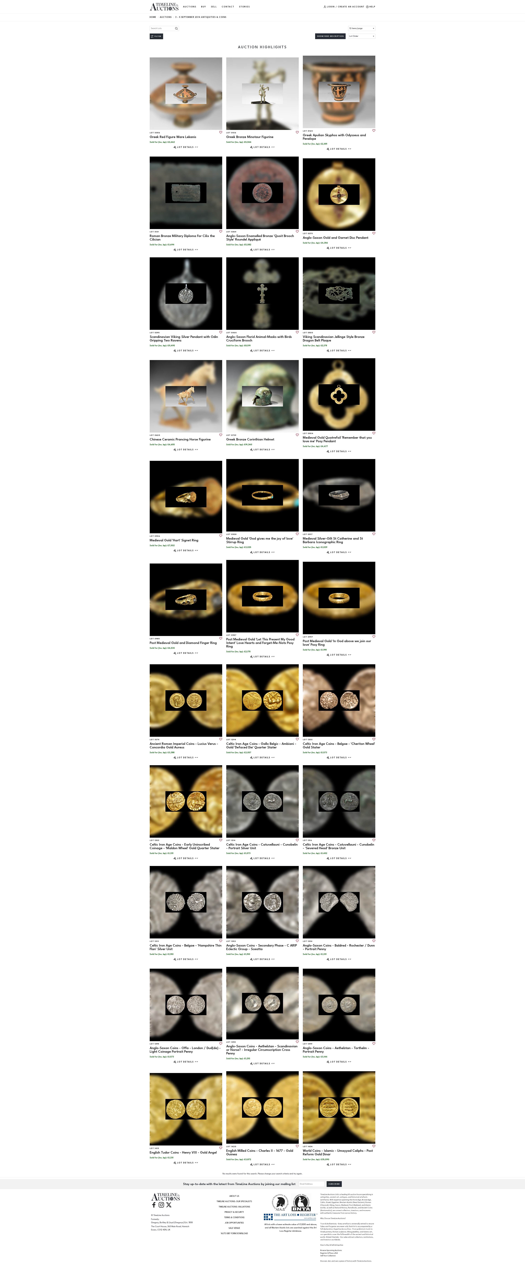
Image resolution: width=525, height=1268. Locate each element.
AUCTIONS (189, 7)
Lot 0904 (308, 433)
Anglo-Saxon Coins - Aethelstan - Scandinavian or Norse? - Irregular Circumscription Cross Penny (262, 1049)
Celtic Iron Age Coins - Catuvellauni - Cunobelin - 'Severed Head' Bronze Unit (338, 846)
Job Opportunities (234, 1223)
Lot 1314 (230, 840)
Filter (157, 36)
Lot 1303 (154, 840)
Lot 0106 (231, 133)
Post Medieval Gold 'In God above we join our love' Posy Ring (337, 643)
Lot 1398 (231, 1042)
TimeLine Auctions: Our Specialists (234, 1201)
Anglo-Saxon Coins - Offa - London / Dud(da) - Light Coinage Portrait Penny (185, 1049)
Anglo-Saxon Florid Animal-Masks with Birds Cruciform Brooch (259, 338)
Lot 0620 (155, 435)
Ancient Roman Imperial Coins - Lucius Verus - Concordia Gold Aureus (184, 745)
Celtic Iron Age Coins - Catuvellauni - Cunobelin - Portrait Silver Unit (262, 846)
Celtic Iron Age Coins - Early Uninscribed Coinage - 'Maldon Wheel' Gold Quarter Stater (184, 846)
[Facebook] (154, 1204)
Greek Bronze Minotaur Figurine (249, 137)
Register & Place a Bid (329, 1253)
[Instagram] (161, 1204)
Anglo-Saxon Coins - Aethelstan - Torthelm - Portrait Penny (336, 1049)
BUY (203, 7)
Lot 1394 (307, 941)
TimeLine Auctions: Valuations (234, 1207)
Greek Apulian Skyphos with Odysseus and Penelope (334, 137)
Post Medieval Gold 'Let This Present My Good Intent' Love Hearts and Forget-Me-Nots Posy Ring (260, 642)
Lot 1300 (308, 740)
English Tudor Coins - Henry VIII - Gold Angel (183, 1152)
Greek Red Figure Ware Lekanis (173, 137)
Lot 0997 (308, 637)
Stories (244, 7)
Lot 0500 (308, 333)
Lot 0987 (231, 635)
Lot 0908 (231, 534)
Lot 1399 (307, 1044)
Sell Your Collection (328, 1256)
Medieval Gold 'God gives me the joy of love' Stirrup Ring (259, 540)
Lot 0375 (308, 234)
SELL (214, 7)
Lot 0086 (155, 133)
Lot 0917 (308, 534)
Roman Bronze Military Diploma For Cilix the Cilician (182, 237)
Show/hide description (330, 36)
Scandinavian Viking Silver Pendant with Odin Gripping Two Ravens (184, 338)
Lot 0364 (231, 232)
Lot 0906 (155, 536)
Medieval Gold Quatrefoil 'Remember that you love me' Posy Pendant (337, 439)
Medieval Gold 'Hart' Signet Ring (174, 540)
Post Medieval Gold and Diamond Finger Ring (183, 643)
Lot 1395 (154, 1044)
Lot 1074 (154, 740)
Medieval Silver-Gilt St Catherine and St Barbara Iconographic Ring (333, 540)
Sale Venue (234, 1228)
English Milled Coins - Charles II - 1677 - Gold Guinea (259, 1152)
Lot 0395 (155, 333)
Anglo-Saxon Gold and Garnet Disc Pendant (335, 238)
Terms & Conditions (234, 1217)
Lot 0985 (155, 639)
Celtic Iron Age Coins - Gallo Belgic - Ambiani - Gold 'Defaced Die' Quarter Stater (261, 745)
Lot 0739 (231, 435)
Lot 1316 (307, 840)
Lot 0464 (231, 333)
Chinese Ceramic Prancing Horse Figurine (180, 439)
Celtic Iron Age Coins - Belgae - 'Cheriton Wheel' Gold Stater (339, 745)
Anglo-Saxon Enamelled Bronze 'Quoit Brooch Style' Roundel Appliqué (260, 237)
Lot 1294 (231, 740)
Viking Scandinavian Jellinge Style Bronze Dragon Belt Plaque (333, 338)
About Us (234, 1196)
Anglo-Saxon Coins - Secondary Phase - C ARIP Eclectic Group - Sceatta (261, 947)
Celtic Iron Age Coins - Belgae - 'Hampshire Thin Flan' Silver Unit (185, 947)
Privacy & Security (234, 1212)
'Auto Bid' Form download (234, 1233)
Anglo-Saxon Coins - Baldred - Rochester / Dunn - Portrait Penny (339, 947)
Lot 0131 (154, 232)
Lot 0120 (308, 131)
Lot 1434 (308, 1147)
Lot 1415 (154, 1148)
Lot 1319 (154, 941)
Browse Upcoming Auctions (331, 1250)
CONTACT (228, 7)
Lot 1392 (231, 941)
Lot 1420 (231, 1147)
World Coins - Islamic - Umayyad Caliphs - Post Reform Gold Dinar (338, 1152)
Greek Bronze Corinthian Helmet (250, 439)
